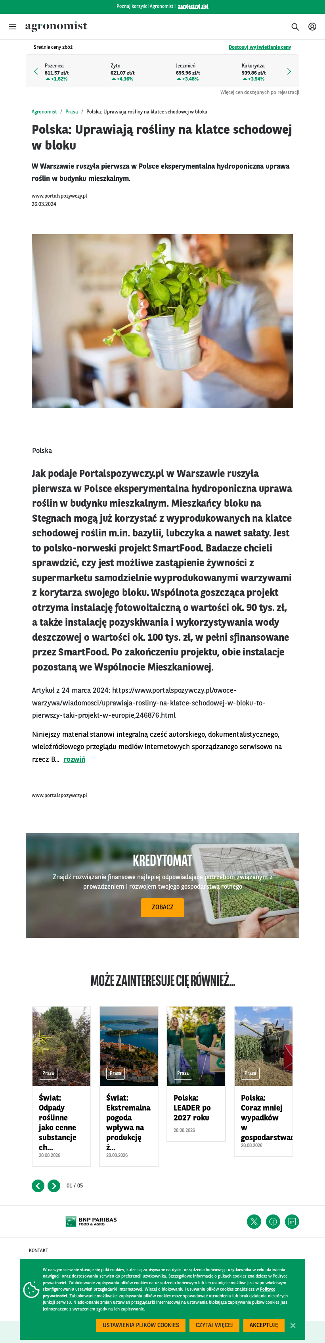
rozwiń (74, 759)
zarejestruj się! (193, 6)
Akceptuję (264, 1326)
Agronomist (44, 112)
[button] (12, 26)
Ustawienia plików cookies (141, 1326)
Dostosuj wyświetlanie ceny (260, 47)
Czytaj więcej (214, 1326)
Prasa (71, 112)
